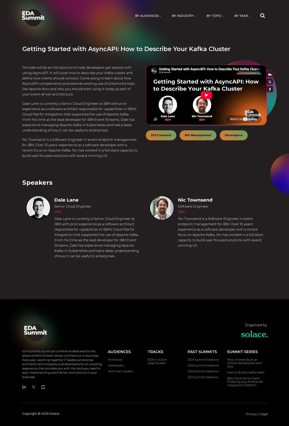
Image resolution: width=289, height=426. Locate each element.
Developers (234, 135)
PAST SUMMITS (202, 352)
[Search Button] (262, 15)
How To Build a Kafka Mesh (246, 372)
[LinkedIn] (24, 387)
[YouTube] (43, 387)
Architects (115, 359)
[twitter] (33, 387)
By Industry (183, 16)
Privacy (251, 414)
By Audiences (147, 16)
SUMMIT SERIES (242, 352)
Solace (54, 413)
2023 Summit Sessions (202, 365)
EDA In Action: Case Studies (158, 361)
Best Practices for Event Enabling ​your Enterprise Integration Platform (245, 382)
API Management (198, 135)
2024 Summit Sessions (203, 359)
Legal (264, 414)
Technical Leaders (120, 371)
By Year (241, 16)
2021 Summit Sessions (202, 377)
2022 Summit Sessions (202, 371)
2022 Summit (161, 135)
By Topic (214, 16)
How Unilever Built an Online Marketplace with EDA (244, 363)
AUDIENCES (119, 352)
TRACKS (155, 352)
